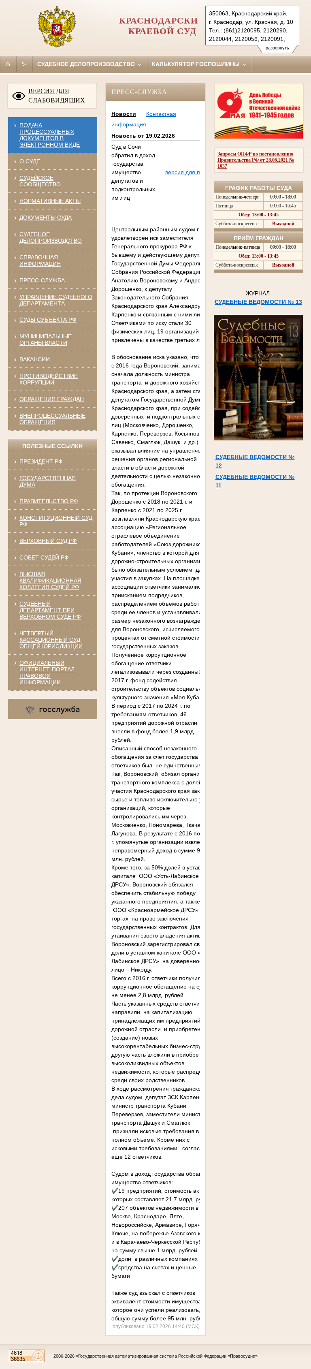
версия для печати (190, 172)
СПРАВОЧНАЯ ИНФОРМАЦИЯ (40, 260)
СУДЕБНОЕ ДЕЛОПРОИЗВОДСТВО (50, 237)
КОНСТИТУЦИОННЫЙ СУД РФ (55, 521)
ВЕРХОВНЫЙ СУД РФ (48, 541)
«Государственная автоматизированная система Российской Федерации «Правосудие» (167, 1356)
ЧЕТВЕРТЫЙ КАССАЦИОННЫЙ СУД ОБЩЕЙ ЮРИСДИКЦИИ (51, 639)
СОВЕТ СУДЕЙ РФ (44, 557)
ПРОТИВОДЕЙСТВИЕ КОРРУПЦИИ (48, 379)
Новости (123, 114)
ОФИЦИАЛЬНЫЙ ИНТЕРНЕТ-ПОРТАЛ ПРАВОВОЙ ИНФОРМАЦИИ (47, 673)
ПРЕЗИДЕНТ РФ (41, 461)
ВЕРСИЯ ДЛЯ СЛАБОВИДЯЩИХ (56, 96)
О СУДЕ (29, 161)
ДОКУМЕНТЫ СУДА (45, 217)
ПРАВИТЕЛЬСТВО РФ (48, 501)
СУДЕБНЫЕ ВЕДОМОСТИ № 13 (258, 302)
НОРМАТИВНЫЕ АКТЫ (50, 201)
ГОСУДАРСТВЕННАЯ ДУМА (47, 481)
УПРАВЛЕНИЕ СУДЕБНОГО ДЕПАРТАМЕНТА (55, 300)
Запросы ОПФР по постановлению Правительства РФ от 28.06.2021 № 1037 (255, 160)
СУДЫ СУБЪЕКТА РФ (48, 319)
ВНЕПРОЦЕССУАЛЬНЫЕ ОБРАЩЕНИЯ (52, 418)
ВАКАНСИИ (34, 359)
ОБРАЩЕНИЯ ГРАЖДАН (51, 399)
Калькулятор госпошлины (196, 64)
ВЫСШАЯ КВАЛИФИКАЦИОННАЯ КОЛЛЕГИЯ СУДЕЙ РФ (50, 580)
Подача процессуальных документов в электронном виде (49, 135)
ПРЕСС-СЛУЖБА (42, 280)
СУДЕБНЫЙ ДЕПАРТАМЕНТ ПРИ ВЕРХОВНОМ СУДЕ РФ (50, 610)
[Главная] (8, 64)
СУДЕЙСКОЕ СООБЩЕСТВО (40, 181)
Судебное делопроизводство (86, 64)
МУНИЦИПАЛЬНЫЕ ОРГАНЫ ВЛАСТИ (45, 339)
